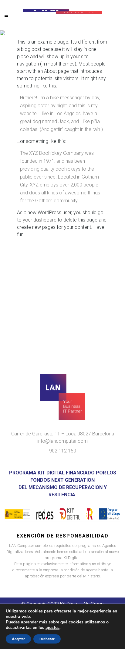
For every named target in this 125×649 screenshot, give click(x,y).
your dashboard (39, 220)
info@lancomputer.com (62, 441)
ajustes (52, 627)
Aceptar (18, 639)
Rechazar (47, 639)
